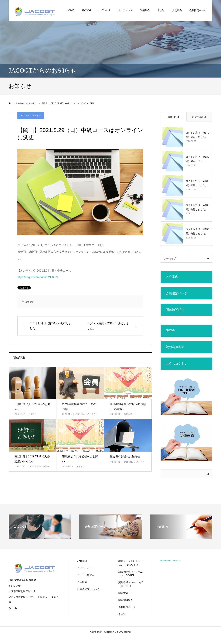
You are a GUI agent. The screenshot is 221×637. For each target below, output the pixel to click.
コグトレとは (84, 568)
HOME (70, 10)
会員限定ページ (197, 10)
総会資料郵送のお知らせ (125, 456)
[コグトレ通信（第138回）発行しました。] (172, 185)
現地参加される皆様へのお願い (80, 459)
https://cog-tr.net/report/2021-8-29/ (37, 277)
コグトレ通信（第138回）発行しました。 (197, 183)
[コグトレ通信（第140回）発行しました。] (172, 137)
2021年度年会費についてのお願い (79, 407)
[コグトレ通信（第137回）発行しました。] (172, 209)
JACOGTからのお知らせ (86, 414)
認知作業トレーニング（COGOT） (130, 584)
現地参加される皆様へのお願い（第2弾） (128, 407)
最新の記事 (174, 116)
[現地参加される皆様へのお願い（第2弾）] (128, 383)
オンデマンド (125, 10)
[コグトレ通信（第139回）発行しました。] (172, 161)
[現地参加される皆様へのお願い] (80, 435)
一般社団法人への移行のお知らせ (32, 407)
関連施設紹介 (125, 600)
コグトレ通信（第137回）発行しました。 (197, 207)
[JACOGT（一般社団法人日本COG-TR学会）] (34, 10)
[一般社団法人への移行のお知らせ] (32, 383)
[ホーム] (10, 103)
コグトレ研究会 (85, 575)
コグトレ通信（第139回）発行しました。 (197, 158)
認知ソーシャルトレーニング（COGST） (130, 563)
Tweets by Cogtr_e (170, 560)
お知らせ (36, 115)
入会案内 (82, 582)
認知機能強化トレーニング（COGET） (130, 573)
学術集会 (145, 10)
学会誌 (161, 10)
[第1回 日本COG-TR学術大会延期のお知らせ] (32, 435)
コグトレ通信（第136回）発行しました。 (197, 231)
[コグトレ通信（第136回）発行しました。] (172, 233)
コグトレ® (104, 10)
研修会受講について (88, 589)
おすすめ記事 (199, 116)
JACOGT (86, 10)
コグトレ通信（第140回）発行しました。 (197, 134)
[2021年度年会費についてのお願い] (80, 383)
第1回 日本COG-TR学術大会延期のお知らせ (32, 459)
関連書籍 (123, 593)
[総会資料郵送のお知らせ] (128, 435)
